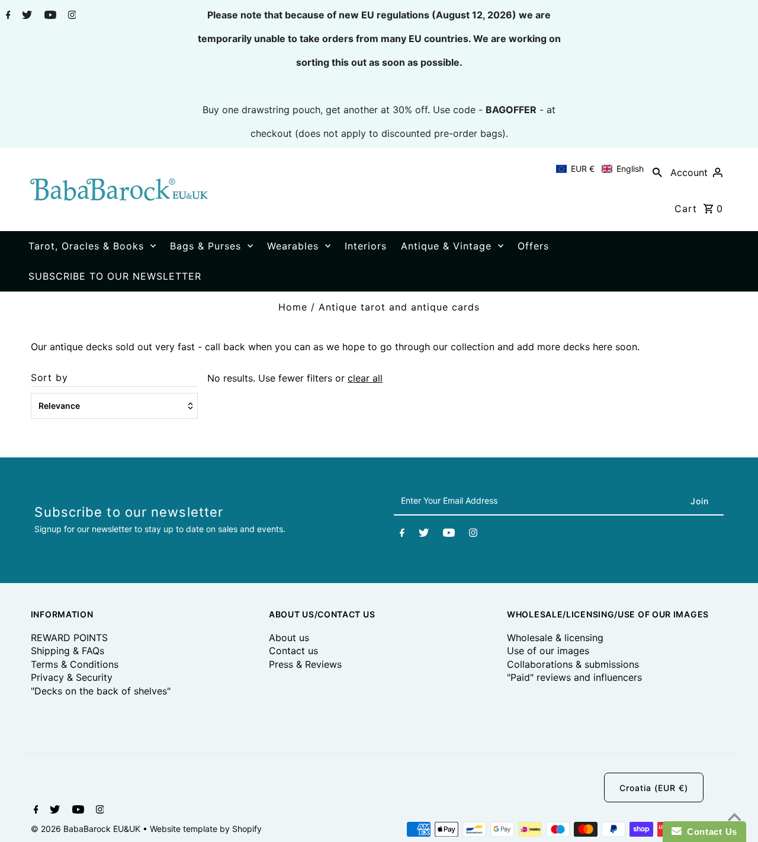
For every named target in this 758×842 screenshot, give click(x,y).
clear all (365, 378)
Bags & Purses (205, 246)
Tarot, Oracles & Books (86, 246)
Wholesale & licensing (555, 637)
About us (289, 637)
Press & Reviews (305, 664)
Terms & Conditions (74, 664)
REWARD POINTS (69, 637)
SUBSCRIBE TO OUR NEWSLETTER (114, 276)
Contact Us (709, 832)
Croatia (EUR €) (653, 788)
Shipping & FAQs (67, 651)
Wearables (293, 246)
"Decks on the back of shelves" (101, 691)
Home (292, 307)
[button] (600, 169)
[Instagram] (70, 16)
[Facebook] (7, 16)
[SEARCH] (657, 172)
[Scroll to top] (734, 818)
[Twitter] (25, 16)
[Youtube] (48, 16)
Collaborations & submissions (573, 664)
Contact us (293, 651)
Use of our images (548, 651)
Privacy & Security (72, 677)
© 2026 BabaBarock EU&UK (87, 829)
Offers (533, 246)
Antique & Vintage (446, 246)
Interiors (366, 246)
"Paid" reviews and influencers (574, 677)
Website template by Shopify (206, 829)
